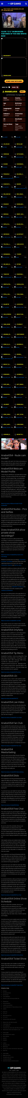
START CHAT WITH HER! (14, 81)
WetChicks (5, 1046)
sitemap (5, 991)
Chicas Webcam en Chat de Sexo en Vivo (12, 1007)
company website (7, 1059)
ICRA (17, 1070)
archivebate (22, 559)
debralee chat (6, 1044)
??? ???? (5, 1013)
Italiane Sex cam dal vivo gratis (10, 1022)
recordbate (9, 561)
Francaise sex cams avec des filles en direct (13, 1027)
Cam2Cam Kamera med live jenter (11, 1060)
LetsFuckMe (5, 1053)
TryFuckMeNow (6, 996)
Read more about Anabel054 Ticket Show (12, 985)
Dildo (10, 805)
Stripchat (9, 565)
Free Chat (11, 895)
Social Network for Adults (9, 1034)
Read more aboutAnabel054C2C (9, 698)
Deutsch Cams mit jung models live (11, 998)
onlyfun (4, 1008)
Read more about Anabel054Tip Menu (11, 672)
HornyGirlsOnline (7, 992)
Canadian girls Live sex (8, 1057)
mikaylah (5, 1040)
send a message (22, 92)
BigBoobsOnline (6, 1055)
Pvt (16, 126)
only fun (5, 1038)
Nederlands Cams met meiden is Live (11, 1029)
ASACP (14, 1070)
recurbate (3, 561)
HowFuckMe (6, 1032)
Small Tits (5, 1011)
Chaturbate (4, 565)
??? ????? (5, 1017)
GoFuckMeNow (6, 1026)
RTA (10, 1070)
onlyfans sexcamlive (7, 1005)
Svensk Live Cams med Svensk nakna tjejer (13, 1048)
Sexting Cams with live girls (9, 1019)
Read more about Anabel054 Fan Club (11, 745)
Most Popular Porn (7, 1015)
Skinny (16, 128)
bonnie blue (6, 994)
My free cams (17, 565)
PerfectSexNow (6, 1003)
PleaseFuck (5, 1001)
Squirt (16, 129)
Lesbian (21, 128)
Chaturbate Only (6, 1024)
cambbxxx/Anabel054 (7, 590)
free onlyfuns (6, 1036)
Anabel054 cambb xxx (17, 586)
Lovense (19, 126)
